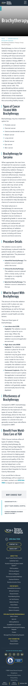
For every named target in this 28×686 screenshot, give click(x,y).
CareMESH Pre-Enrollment (14, 624)
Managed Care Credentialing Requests (14, 635)
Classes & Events (14, 593)
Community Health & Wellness (14, 576)
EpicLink (14, 619)
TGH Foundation (14, 568)
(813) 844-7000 (14, 539)
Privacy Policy (14, 677)
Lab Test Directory (14, 599)
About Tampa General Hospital (14, 558)
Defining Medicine (14, 622)
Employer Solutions (14, 579)
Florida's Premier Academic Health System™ (14, 564)
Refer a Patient (14, 616)
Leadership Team (13, 560)
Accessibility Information (14, 588)
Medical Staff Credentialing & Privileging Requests (14, 628)
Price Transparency (14, 607)
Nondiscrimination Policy (14, 582)
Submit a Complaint (14, 610)
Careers (14, 632)
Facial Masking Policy (14, 596)
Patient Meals (14, 604)
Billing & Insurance (14, 591)
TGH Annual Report (14, 571)
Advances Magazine (14, 574)
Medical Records (14, 602)
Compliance (14, 673)
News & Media (14, 641)
